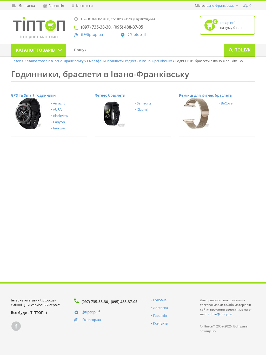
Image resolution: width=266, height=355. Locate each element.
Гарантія (160, 315)
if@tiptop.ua (91, 319)
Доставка (160, 307)
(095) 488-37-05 (124, 301)
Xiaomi (142, 109)
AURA (57, 109)
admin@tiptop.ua (220, 314)
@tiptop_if (137, 34)
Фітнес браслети (110, 95)
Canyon (59, 122)
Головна (160, 300)
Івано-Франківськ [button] (219, 5)
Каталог (35, 50)
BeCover (227, 103)
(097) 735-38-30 (95, 301)
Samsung (144, 103)
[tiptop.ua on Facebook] (16, 326)
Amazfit (59, 103)
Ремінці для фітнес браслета (205, 95)
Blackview (60, 115)
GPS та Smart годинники (33, 95)
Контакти (160, 323)
